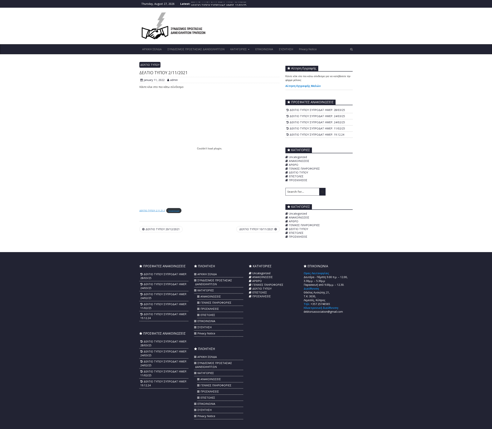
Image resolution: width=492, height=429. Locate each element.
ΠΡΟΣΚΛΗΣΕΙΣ (298, 180)
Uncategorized (298, 157)
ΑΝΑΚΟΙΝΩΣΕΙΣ (299, 161)
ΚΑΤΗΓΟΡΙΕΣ (239, 49)
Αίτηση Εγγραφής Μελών (303, 86)
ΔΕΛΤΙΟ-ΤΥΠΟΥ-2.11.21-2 (152, 210)
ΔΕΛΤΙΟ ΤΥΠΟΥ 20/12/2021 (162, 229)
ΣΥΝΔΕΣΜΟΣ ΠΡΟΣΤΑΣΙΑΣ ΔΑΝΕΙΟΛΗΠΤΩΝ (195, 49)
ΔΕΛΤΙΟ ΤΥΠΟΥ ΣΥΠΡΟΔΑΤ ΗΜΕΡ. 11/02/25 (218, 4)
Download (174, 210)
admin (174, 80)
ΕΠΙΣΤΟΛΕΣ (296, 176)
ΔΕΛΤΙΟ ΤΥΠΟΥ (150, 65)
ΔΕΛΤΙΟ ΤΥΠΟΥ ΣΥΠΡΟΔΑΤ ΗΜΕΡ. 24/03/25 (317, 116)
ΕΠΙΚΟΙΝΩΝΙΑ (264, 49)
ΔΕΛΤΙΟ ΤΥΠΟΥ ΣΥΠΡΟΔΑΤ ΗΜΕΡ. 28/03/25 (317, 110)
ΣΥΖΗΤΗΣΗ (286, 49)
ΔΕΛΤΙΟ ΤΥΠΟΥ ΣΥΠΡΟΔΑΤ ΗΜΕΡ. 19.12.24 (317, 134)
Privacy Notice (308, 49)
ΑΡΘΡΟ (293, 165)
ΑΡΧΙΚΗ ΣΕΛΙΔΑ (152, 49)
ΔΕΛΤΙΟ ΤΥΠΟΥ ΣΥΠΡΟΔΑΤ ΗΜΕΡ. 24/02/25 (317, 122)
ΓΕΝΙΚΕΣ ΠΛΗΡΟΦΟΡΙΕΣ (304, 168)
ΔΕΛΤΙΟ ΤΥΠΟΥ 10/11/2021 (256, 229)
